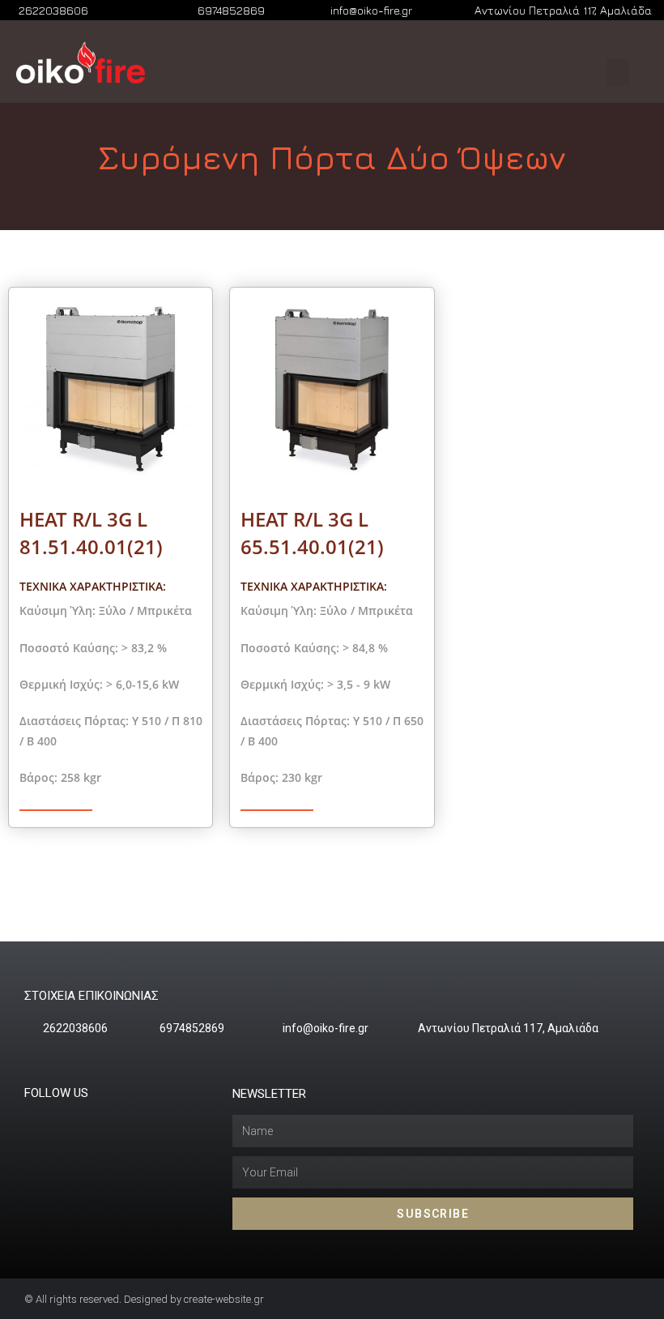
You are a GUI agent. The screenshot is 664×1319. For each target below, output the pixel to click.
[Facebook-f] (62, 1122)
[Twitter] (30, 1122)
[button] (618, 72)
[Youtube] (93, 1122)
